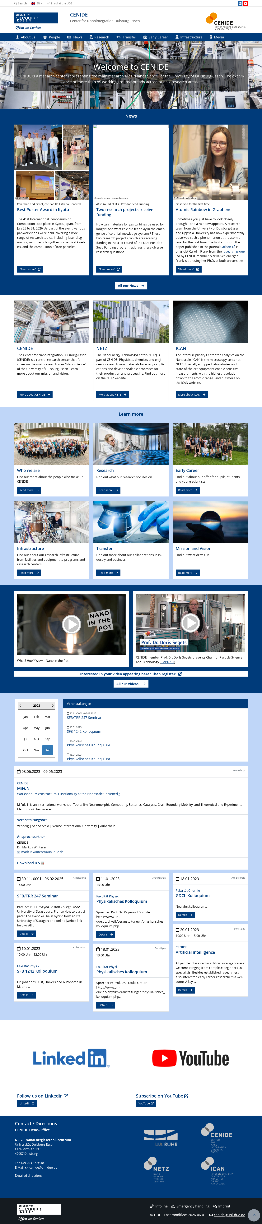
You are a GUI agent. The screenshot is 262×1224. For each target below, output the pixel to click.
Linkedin (25, 1103)
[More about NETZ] (130, 321)
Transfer (129, 37)
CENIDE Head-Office (32, 1130)
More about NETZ (110, 394)
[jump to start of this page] (254, 1215)
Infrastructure (191, 37)
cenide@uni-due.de (43, 1167)
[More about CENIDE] (51, 321)
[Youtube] (245, 3)
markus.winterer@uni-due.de (42, 852)
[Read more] (51, 444)
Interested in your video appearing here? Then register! (128, 674)
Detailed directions (28, 1175)
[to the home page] (36, 21)
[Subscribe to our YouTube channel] (190, 1058)
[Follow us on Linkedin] (71, 1058)
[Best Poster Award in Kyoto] (51, 162)
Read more (27, 490)
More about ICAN (189, 394)
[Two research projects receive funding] (130, 162)
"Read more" (28, 269)
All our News (128, 285)
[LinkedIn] (240, 3)
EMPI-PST (167, 662)
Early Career (158, 37)
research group (233, 251)
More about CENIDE (32, 394)
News (77, 37)
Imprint (224, 1206)
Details (24, 933)
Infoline (161, 1206)
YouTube (144, 1103)
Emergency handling (192, 1206)
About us (28, 37)
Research (101, 37)
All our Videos (127, 684)
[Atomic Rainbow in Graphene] (210, 162)
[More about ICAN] (210, 321)
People (54, 37)
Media (219, 37)
